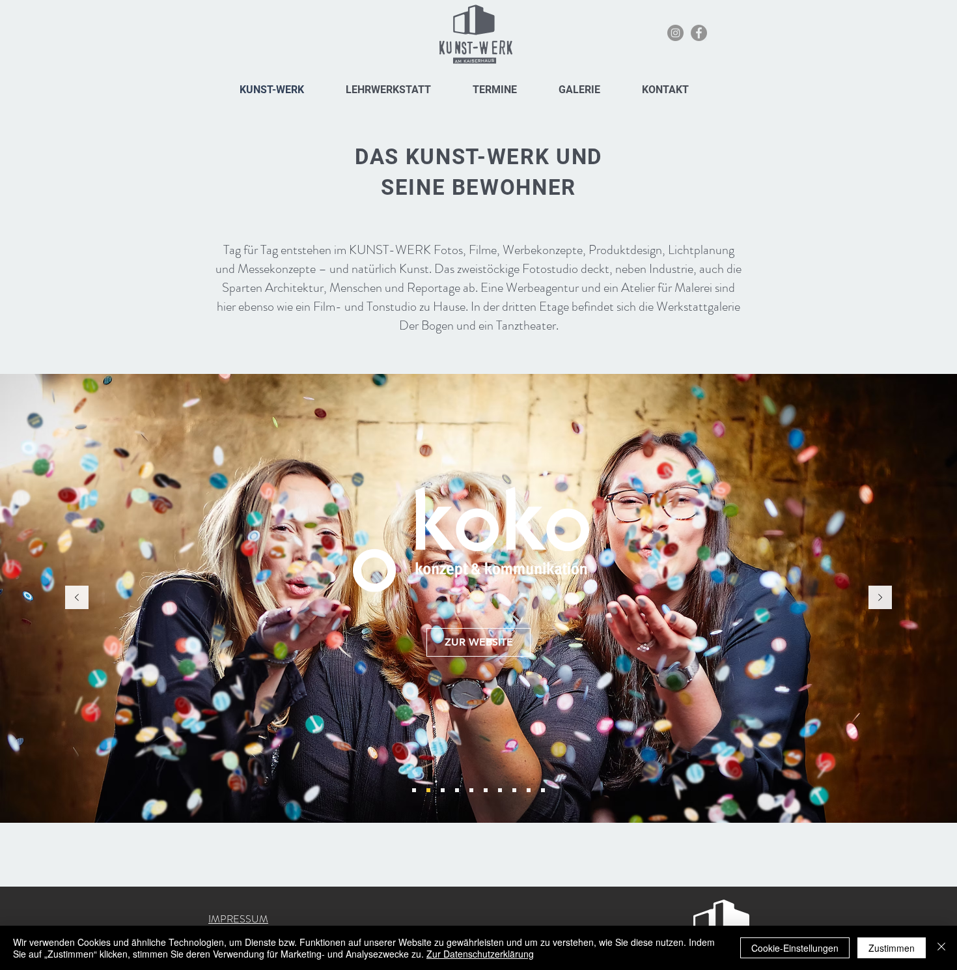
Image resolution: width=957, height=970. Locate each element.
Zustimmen (891, 947)
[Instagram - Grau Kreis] (675, 33)
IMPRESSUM (238, 918)
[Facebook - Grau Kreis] (699, 33)
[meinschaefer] (414, 790)
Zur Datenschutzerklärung (480, 953)
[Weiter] (880, 598)
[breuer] (457, 790)
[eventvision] (514, 790)
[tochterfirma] (443, 790)
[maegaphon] (486, 790)
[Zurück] (77, 598)
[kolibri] (529, 790)
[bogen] (471, 790)
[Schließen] (941, 948)
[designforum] (543, 790)
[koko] (428, 790)
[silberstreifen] (500, 790)
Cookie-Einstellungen (795, 947)
